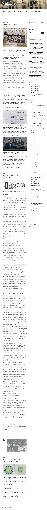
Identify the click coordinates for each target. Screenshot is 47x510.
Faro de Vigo (33, 172)
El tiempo (32, 170)
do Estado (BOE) (34, 92)
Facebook (20, 11)
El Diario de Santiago (34, 154)
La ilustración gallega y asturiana (37, 206)
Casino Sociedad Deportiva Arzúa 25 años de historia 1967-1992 (38, 115)
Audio (30, 82)
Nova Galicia (33, 213)
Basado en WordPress (6, 507)
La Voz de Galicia (34, 183)
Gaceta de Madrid (34, 97)
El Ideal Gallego (33, 162)
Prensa (30, 132)
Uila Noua (32, 219)
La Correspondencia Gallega (36, 177)
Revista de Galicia (34, 215)
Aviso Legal (37, 11)
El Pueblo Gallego (34, 166)
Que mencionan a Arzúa (35, 125)
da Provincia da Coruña (35, 86)
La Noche (32, 181)
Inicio (4, 11)
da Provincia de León (34, 88)
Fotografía (31, 100)
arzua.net (10, 4)
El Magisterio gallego (34, 196)
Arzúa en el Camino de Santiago (38, 105)
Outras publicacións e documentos (35, 128)
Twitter (25, 11)
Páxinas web (31, 130)
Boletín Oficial (31, 84)
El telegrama (33, 168)
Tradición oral (31, 224)
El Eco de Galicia (34, 156)
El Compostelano (34, 140)
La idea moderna (34, 179)
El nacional (33, 164)
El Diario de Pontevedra (35, 152)
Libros (30, 102)
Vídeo (30, 226)
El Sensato (33, 198)
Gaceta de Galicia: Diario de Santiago (37, 174)
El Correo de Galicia (34, 144)
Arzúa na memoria (35, 108)
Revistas (30, 187)
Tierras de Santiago (34, 217)
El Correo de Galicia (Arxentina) (36, 146)
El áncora (32, 137)
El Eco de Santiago (34, 158)
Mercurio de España (34, 208)
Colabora (14, 11)
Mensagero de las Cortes (35, 185)
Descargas (31, 11)
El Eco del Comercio (34, 160)
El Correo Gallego (34, 150)
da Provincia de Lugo (34, 90)
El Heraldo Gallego (34, 194)
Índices (8, 11)
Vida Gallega (33, 221)
